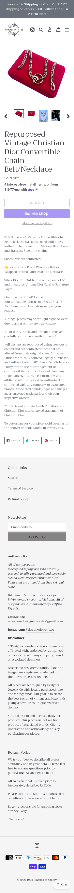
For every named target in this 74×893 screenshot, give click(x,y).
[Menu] (67, 29)
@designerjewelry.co (40, 629)
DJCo (30, 880)
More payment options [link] (37, 223)
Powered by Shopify (45, 880)
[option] (19, 113)
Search (13, 478)
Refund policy (18, 499)
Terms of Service (20, 488)
